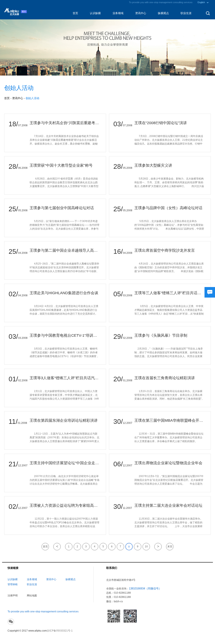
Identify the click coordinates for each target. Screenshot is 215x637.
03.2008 (127, 295)
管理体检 (13, 584)
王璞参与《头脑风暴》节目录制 (160, 335)
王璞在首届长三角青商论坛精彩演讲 (164, 378)
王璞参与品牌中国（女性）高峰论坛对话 (168, 208)
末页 (169, 546)
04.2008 (23, 252)
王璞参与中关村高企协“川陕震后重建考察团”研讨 (65, 123)
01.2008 (127, 380)
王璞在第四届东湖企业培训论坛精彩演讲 (64, 420)
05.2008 (127, 167)
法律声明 (13, 595)
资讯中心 (140, 13)
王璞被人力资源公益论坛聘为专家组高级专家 (65, 505)
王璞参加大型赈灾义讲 (153, 165)
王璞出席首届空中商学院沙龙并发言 (164, 250)
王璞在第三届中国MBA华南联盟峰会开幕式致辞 (169, 420)
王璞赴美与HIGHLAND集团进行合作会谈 (64, 293)
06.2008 (23, 167)
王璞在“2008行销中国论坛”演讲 (160, 123)
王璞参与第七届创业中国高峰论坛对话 (62, 208)
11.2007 (127, 508)
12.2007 (127, 423)
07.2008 (23, 125)
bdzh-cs (118, 601)
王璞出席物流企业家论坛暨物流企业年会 (168, 463)
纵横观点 (163, 13)
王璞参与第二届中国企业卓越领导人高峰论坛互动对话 (65, 250)
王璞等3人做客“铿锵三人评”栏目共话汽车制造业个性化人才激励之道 (65, 378)
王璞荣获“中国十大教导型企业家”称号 (61, 165)
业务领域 (118, 13)
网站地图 (32, 595)
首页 (75, 13)
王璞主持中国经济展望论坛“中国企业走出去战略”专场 (65, 463)
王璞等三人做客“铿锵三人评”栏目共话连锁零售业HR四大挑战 (169, 293)
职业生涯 (186, 13)
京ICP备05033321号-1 (60, 630)
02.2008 (127, 337)
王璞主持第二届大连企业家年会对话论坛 (168, 505)
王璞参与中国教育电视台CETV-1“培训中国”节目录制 (65, 335)
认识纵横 (95, 13)
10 (146, 546)
